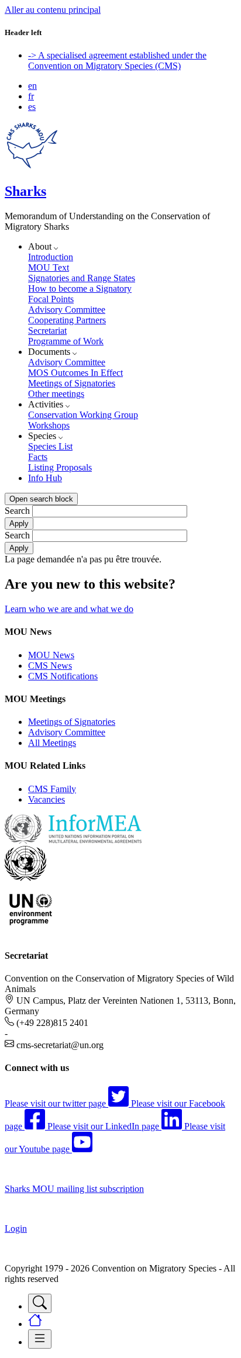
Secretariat (47, 331)
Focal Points (51, 299)
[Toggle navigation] (39, 1303)
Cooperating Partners (67, 320)
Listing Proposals (60, 467)
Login (16, 1228)
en (32, 86)
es (32, 107)
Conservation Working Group (83, 415)
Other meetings (56, 394)
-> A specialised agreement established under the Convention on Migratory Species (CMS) (117, 60)
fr (31, 96)
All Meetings (52, 743)
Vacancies (46, 799)
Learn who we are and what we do (69, 609)
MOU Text (48, 267)
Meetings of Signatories (71, 383)
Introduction (50, 257)
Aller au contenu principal (53, 10)
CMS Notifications (63, 676)
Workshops (49, 425)
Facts (37, 457)
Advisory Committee (66, 310)
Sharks (25, 191)
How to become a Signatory (80, 288)
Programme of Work (66, 341)
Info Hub (45, 478)
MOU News (51, 655)
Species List (50, 446)
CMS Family (52, 789)
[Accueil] (32, 166)
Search (17, 511)
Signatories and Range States (81, 278)
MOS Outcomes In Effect (75, 373)
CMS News (50, 666)
